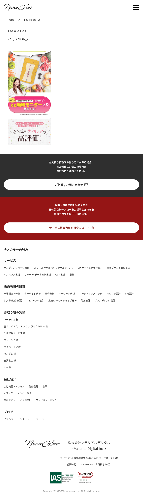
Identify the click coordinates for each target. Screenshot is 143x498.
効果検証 (85, 300)
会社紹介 (10, 379)
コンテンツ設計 (36, 300)
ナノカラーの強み (16, 249)
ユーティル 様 (11, 319)
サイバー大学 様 (12, 346)
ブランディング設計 (104, 300)
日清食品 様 (10, 360)
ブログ (8, 412)
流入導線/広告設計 (13, 300)
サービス (10, 260)
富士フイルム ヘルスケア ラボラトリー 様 (26, 326)
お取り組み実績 (14, 312)
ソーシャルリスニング (90, 293)
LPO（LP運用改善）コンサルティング (54, 267)
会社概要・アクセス (14, 386)
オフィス (8, 393)
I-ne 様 (7, 367)
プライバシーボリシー (47, 400)
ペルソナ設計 (114, 293)
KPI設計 (129, 293)
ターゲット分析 (32, 293)
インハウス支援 (12, 274)
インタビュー (24, 419)
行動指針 (33, 386)
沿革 (44, 386)
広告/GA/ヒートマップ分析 (62, 300)
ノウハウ (8, 419)
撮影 (71, 274)
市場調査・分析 (12, 293)
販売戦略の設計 (14, 286)
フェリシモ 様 (11, 340)
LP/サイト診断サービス (90, 267)
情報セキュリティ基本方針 (18, 400)
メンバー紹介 (24, 393)
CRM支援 (60, 274)
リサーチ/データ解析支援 (37, 274)
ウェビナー (41, 419)
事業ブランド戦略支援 (118, 267)
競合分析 (49, 293)
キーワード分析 (67, 293)
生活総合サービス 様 (15, 333)
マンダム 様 (10, 353)
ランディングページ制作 (16, 267)
